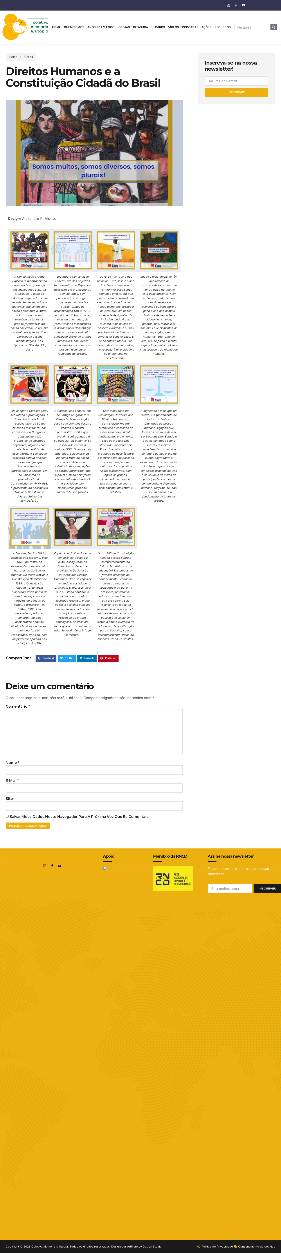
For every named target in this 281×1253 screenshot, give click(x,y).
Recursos (222, 27)
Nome (12, 763)
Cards (160, 27)
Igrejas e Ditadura (132, 27)
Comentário (18, 706)
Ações (206, 27)
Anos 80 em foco (100, 27)
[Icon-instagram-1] (228, 5)
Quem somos (74, 27)
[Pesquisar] (273, 27)
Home (56, 27)
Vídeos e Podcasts (183, 27)
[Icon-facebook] (236, 5)
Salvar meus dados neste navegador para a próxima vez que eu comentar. (79, 817)
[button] (46, 658)
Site (9, 799)
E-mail (12, 781)
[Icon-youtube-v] (244, 5)
